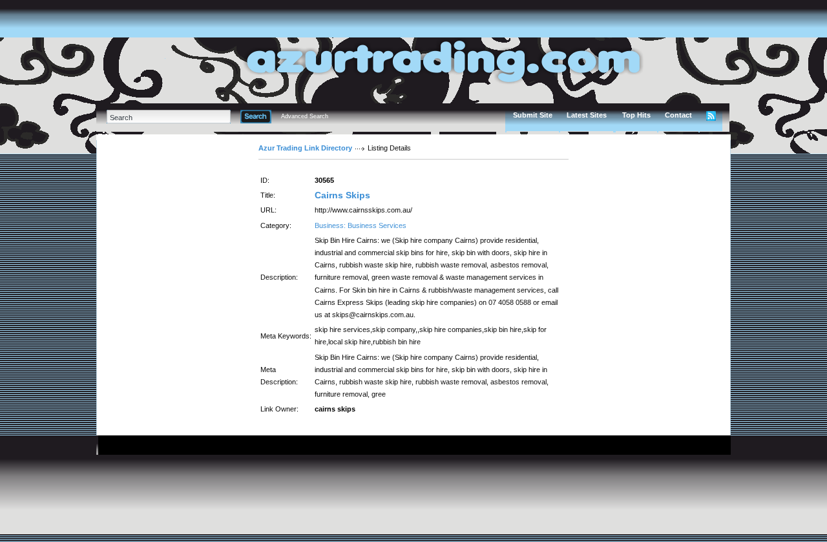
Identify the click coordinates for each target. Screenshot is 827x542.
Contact (678, 115)
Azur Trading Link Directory (305, 148)
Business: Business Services (360, 225)
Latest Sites (587, 115)
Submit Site (532, 115)
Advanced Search (304, 116)
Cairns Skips (342, 195)
